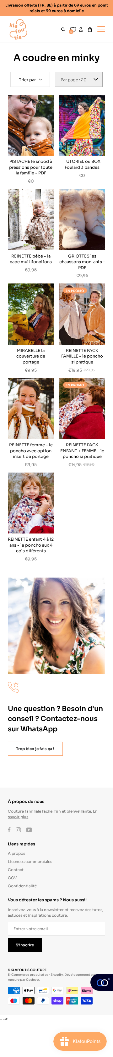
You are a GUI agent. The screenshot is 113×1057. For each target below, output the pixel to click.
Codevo (32, 979)
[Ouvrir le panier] (90, 29)
